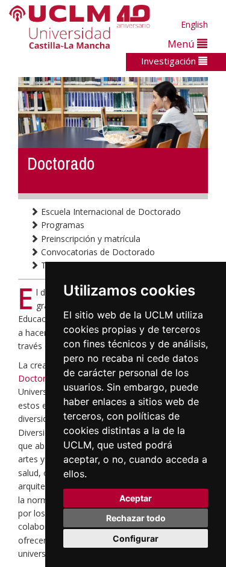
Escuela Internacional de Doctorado (110, 211)
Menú (182, 44)
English (194, 24)
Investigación (169, 61)
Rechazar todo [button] (136, 518)
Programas (61, 225)
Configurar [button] (136, 538)
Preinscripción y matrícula (89, 238)
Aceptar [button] (135, 498)
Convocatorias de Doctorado (97, 252)
